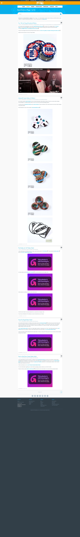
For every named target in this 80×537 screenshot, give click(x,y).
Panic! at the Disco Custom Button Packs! (27, 356)
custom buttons (28, 101)
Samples (52, 6)
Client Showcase (42, 24)
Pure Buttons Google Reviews (32, 396)
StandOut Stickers (28, 104)
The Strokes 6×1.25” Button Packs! (26, 248)
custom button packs (24, 328)
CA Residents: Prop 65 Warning (55, 404)
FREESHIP (37, 0)
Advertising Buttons (25, 24)
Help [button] (56, 6)
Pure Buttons (40, 3)
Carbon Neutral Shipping (55, 405)
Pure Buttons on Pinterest (47, 396)
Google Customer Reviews (43, 405)
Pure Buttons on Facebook (37, 396)
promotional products (41, 359)
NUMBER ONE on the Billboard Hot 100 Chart (29, 28)
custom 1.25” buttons (38, 361)
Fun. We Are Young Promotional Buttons (27, 23)
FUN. (26, 27)
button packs (56, 251)
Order (28, 6)
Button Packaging (29, 249)
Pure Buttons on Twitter (35, 396)
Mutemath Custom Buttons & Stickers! (26, 98)
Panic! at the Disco (30, 368)
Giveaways (41, 404)
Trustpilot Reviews (42, 406)
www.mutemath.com (35, 107)
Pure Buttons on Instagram (40, 396)
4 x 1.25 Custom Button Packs (50, 329)
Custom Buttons (23, 0)
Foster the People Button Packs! (25, 319)
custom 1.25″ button (29, 272)
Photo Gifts (39, 6)
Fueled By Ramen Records (38, 26)
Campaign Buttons (36, 24)
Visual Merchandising (56, 24)
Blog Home (45, 19)
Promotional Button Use (49, 24)
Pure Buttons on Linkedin (45, 396)
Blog (23, 6)
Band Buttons (31, 24)
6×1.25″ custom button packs (27, 252)
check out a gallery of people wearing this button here (49, 30)
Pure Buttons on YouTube (42, 396)
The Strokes (45, 251)
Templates (45, 6)
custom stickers (36, 104)
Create (32, 6)
